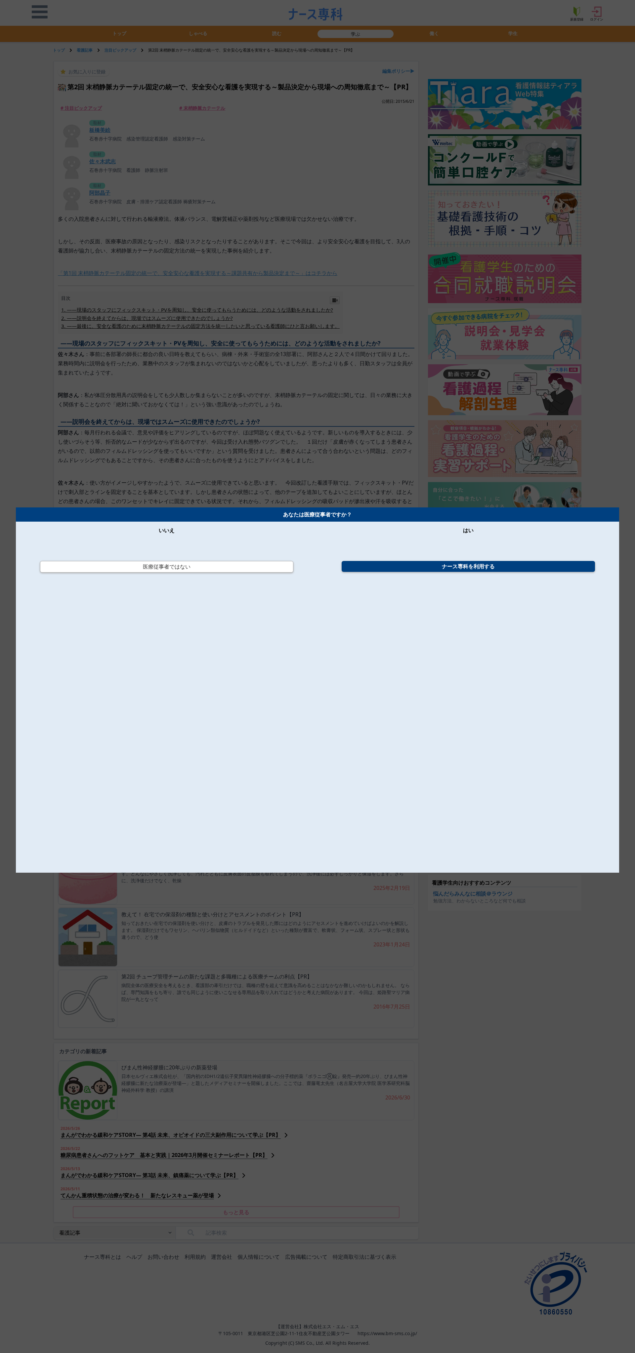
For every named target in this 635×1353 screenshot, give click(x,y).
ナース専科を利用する (468, 566)
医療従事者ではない (166, 566)
